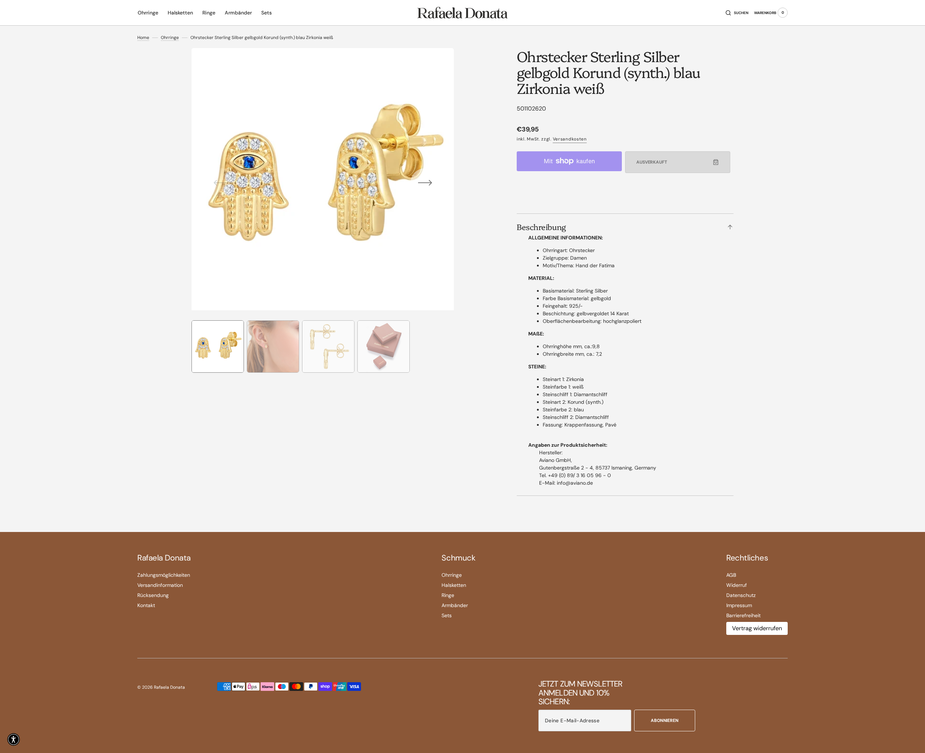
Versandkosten (570, 139)
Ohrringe (170, 37)
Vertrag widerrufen (757, 628)
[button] (737, 13)
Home (143, 37)
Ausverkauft (651, 162)
